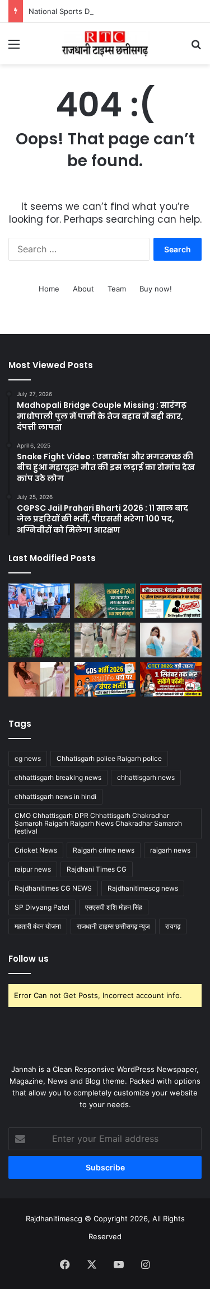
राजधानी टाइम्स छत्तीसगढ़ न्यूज (113, 926)
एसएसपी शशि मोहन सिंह (113, 907)
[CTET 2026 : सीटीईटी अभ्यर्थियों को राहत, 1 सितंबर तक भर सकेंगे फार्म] (171, 679)
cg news (28, 758)
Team (117, 288)
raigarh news (170, 850)
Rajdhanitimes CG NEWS (53, 888)
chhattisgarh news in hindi (55, 796)
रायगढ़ (172, 926)
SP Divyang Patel (42, 907)
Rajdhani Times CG (97, 869)
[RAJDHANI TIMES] (105, 44)
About (83, 288)
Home (49, 288)
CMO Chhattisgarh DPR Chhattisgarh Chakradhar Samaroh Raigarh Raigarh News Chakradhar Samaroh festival (98, 823)
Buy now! (155, 288)
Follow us (28, 959)
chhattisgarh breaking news (58, 777)
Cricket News (36, 850)
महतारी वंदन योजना (38, 926)
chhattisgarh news (146, 777)
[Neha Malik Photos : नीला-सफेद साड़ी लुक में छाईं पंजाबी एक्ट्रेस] (171, 640)
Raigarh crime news (103, 850)
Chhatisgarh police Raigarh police (109, 758)
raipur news (33, 869)
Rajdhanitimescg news (143, 888)
